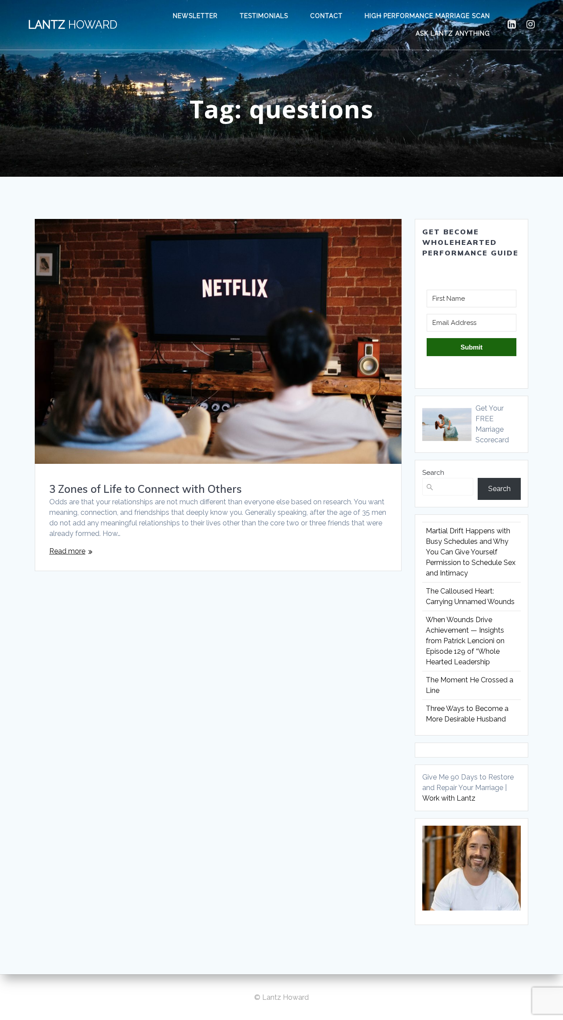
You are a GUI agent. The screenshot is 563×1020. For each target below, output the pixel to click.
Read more (67, 551)
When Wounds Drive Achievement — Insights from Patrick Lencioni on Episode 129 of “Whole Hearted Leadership (465, 641)
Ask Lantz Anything (453, 33)
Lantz (72, 25)
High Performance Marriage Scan (427, 15)
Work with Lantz (448, 798)
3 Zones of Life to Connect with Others (145, 488)
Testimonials (264, 15)
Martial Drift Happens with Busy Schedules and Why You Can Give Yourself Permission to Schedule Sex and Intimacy (470, 552)
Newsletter (195, 15)
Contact (326, 15)
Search (433, 473)
